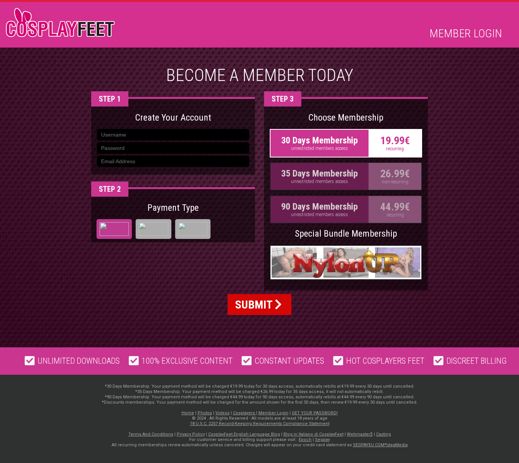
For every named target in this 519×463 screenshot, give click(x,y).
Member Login (465, 33)
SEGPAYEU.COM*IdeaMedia (380, 444)
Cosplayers (244, 412)
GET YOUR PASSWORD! (315, 412)
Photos (205, 412)
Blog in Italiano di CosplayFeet (313, 434)
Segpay (322, 439)
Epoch (305, 439)
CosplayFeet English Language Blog (244, 434)
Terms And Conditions (150, 434)
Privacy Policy (191, 434)
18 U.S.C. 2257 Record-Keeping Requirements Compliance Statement (259, 423)
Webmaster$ (360, 434)
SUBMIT (255, 304)
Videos (222, 412)
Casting (383, 434)
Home (188, 412)
